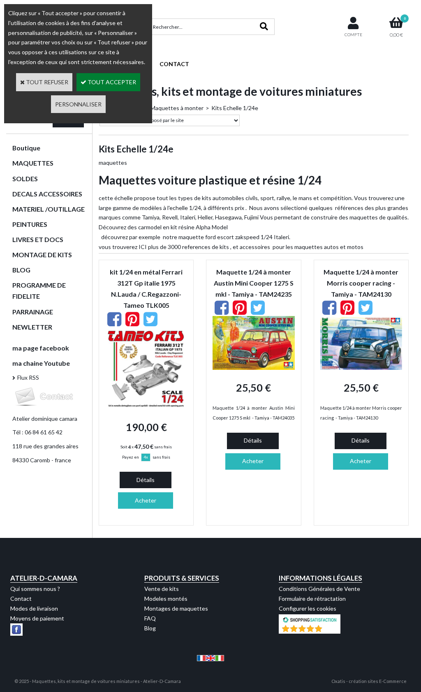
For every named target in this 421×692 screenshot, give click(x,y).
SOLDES (25, 178)
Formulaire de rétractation (312, 598)
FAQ (150, 618)
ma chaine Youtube (41, 363)
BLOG (21, 270)
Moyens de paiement (37, 618)
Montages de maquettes (176, 608)
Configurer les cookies (307, 608)
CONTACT (174, 63)
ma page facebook (40, 348)
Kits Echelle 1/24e (234, 107)
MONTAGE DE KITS (42, 254)
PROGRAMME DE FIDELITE (39, 290)
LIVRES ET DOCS (37, 239)
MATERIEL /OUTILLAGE (48, 209)
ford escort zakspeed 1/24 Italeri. (247, 236)
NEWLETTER (32, 327)
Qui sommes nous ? (35, 588)
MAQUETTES (32, 163)
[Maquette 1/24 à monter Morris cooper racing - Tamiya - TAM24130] (361, 367)
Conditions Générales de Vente (319, 588)
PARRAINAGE (32, 312)
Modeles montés (165, 598)
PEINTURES (29, 224)
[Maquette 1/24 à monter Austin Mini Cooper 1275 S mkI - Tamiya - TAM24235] (253, 367)
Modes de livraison (34, 608)
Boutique (26, 148)
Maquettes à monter (177, 107)
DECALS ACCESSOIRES (47, 194)
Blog (150, 628)
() (331, 629)
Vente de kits (161, 588)
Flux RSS (28, 377)
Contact (21, 598)
